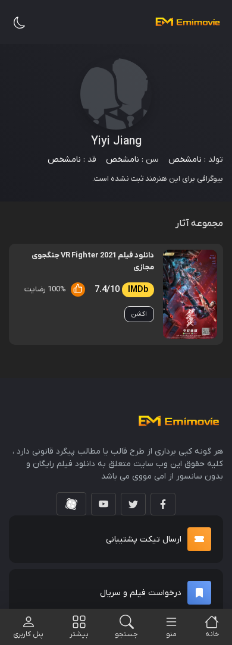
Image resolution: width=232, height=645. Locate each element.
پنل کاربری (28, 634)
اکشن (139, 314)
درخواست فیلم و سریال (140, 593)
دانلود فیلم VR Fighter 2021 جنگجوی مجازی (93, 261)
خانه (212, 634)
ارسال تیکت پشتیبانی (143, 539)
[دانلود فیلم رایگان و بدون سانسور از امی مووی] (187, 22)
